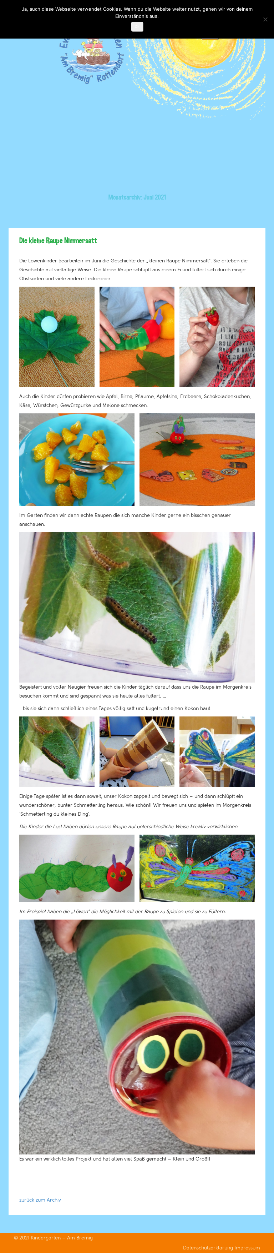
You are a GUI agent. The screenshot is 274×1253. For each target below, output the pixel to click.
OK (137, 26)
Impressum (247, 1248)
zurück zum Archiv (40, 1200)
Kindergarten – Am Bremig (62, 1238)
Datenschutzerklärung (208, 1248)
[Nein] (265, 19)
